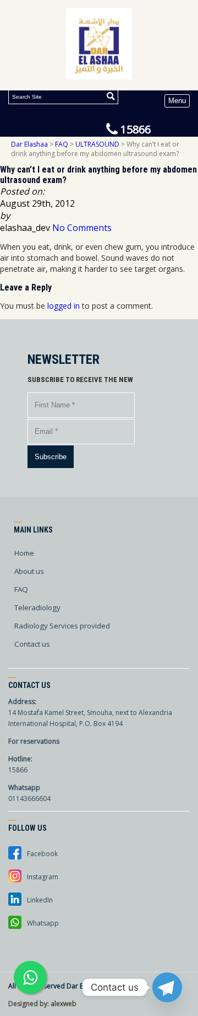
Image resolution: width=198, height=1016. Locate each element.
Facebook (42, 853)
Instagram (42, 876)
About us (29, 571)
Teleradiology (37, 607)
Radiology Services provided (62, 626)
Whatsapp (43, 923)
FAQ (21, 589)
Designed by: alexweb (42, 1003)
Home (24, 553)
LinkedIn (40, 900)
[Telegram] (167, 987)
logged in (63, 305)
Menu (177, 100)
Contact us (32, 644)
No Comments (82, 228)
